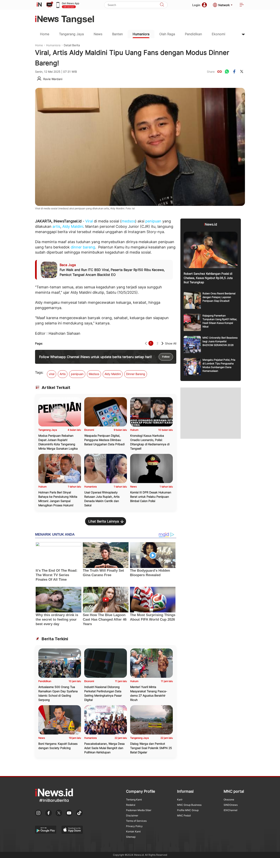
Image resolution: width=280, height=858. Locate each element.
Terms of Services (136, 820)
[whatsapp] (227, 71)
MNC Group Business (189, 804)
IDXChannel (230, 810)
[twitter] (241, 71)
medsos (128, 221)
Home (44, 34)
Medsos (94, 374)
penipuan (153, 221)
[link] (219, 71)
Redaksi (130, 804)
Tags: (39, 372)
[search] (161, 5)
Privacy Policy (134, 826)
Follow (166, 356)
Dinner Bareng (135, 374)
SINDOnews (231, 804)
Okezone (229, 799)
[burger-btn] (241, 5)
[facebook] (234, 71)
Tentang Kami (134, 799)
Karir (179, 799)
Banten (117, 34)
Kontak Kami (133, 831)
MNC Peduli (184, 815)
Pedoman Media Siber (138, 810)
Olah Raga (167, 34)
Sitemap (130, 836)
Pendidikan (193, 34)
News (98, 34)
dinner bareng (83, 247)
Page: (39, 343)
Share (211, 71)
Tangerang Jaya (71, 34)
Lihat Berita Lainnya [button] (103, 521)
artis (56, 226)
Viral (89, 221)
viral (51, 374)
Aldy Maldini (72, 226)
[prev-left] (146, 343)
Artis (63, 374)
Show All (170, 343)
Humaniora (141, 34)
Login (196, 5)
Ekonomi (218, 34)
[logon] (39, 4)
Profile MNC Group (188, 810)
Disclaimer (132, 815)
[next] (162, 343)
